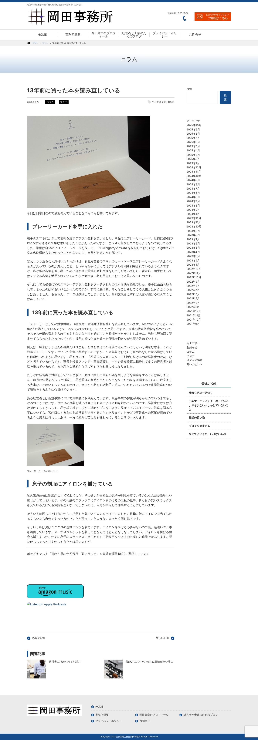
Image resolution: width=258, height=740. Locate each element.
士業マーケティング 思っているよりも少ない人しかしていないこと (209, 405)
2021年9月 (193, 323)
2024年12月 (194, 167)
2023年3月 (193, 256)
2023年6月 (193, 243)
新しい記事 (162, 637)
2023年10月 (194, 226)
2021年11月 (194, 315)
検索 (189, 88)
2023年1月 (193, 264)
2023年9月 (193, 230)
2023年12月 (194, 218)
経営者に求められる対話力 (36, 669)
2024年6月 (193, 192)
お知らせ (192, 347)
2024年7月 (193, 188)
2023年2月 (193, 260)
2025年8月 (193, 133)
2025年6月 (193, 142)
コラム (45, 43)
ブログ (63, 102)
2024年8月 (193, 184)
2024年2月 (193, 209)
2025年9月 (193, 129)
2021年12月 (194, 311)
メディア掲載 (194, 360)
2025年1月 (193, 163)
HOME (35, 43)
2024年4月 (193, 201)
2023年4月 (193, 252)
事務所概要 (102, 714)
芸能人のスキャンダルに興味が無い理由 (113, 669)
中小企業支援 (159, 101)
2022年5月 (193, 298)
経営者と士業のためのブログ (201, 714)
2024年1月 (193, 213)
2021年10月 (194, 319)
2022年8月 (193, 285)
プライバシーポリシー (108, 720)
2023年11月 (194, 222)
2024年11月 (194, 171)
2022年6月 (193, 294)
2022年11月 (194, 273)
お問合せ (144, 720)
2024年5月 (193, 197)
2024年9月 (193, 180)
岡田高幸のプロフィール (153, 714)
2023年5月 (193, 247)
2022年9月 (193, 281)
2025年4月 (193, 150)
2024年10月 (194, 175)
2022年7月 (193, 289)
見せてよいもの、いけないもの (207, 434)
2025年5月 (193, 146)
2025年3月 (193, 154)
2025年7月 (193, 137)
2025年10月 (194, 125)
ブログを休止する (199, 425)
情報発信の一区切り (201, 392)
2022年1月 (193, 306)
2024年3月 (193, 205)
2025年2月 (193, 158)
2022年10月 (194, 277)
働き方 (171, 101)
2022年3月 (193, 302)
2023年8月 (193, 235)
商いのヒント (194, 364)
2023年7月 (193, 239)
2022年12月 (194, 268)
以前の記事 (39, 637)
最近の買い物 (197, 417)
